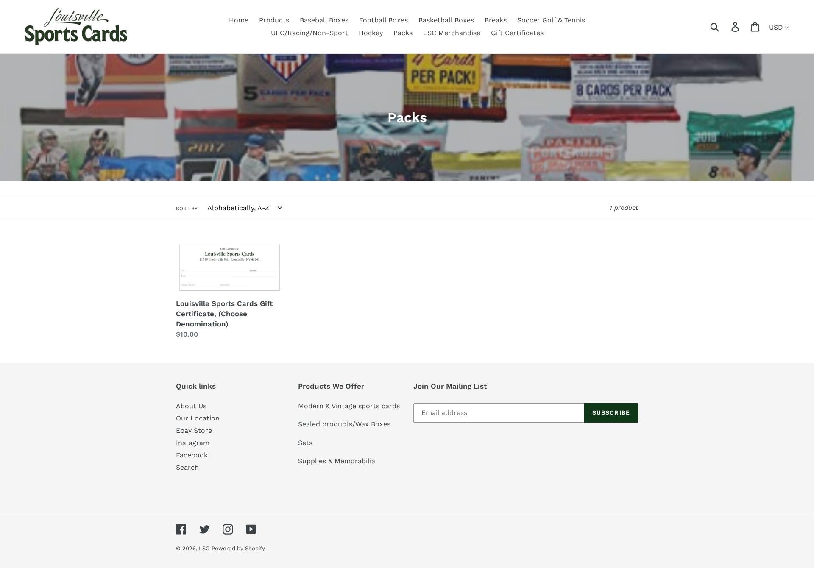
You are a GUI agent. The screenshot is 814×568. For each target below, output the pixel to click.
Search (187, 467)
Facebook (192, 455)
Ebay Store (194, 430)
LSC (204, 548)
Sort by (187, 209)
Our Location (198, 418)
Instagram (192, 443)
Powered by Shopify (238, 548)
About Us (191, 406)
